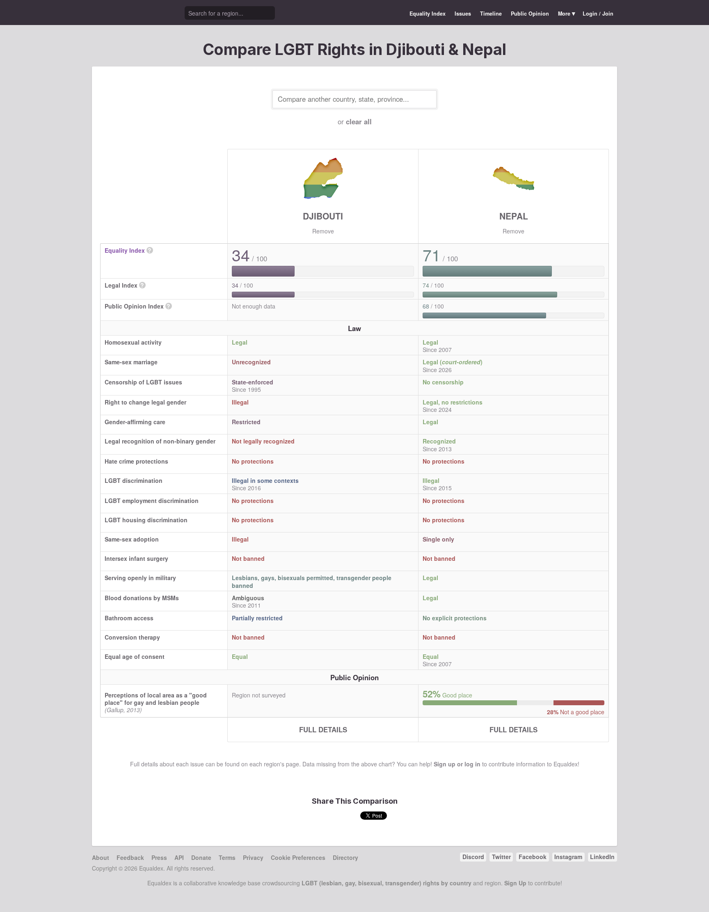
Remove (323, 231)
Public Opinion (530, 13)
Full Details (323, 729)
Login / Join (598, 13)
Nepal (513, 216)
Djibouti (323, 216)
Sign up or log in (457, 764)
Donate (201, 857)
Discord (473, 857)
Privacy (253, 857)
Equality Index (427, 13)
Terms (227, 857)
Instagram (568, 857)
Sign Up (515, 883)
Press (159, 857)
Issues (463, 13)
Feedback (130, 857)
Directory (345, 857)
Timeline (491, 13)
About (100, 857)
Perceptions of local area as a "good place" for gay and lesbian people (156, 698)
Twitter (501, 857)
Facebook (533, 857)
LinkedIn (602, 857)
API (179, 857)
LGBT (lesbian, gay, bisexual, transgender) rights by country (386, 883)
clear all (359, 121)
